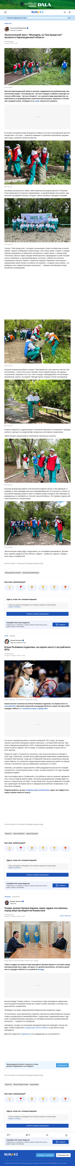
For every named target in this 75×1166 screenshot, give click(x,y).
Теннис (12, 636)
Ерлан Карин (34, 1084)
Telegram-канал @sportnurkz (37, 790)
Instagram (62, 624)
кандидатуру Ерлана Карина (36, 1028)
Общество (7, 23)
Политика (7, 897)
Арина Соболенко (32, 833)
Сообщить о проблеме (45, 1155)
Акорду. (41, 969)
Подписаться (62, 1065)
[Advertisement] (37, 117)
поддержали (26, 1034)
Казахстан (8, 833)
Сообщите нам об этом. (34, 563)
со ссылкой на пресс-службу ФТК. (33, 709)
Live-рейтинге (10, 706)
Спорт (6, 636)
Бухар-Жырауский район (31, 572)
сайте (37, 101)
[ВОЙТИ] (70, 12)
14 (9, 850)
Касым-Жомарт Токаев (21, 1084)
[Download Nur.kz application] (37, 4)
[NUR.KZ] (37, 12)
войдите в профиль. (14, 606)
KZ (65, 12)
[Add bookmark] (66, 1135)
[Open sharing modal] (47, 1135)
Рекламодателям (63, 1155)
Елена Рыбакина (19, 833)
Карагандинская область (13, 572)
